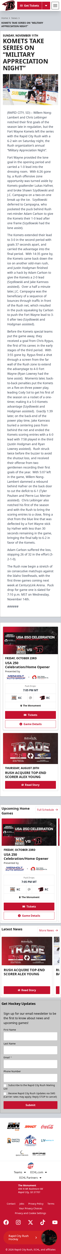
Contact (11, 1203)
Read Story (32, 785)
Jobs (21, 1203)
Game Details (33, 724)
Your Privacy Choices (30, 1208)
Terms (50, 1203)
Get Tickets (31, 5)
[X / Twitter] (30, 1222)
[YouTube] (55, 1222)
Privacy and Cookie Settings (30, 1213)
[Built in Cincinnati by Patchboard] (30, 1238)
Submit (30, 1105)
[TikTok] (42, 1222)
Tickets (32, 715)
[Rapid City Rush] (8, 6)
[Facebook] (6, 1222)
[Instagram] (18, 1222)
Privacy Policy (35, 1203)
